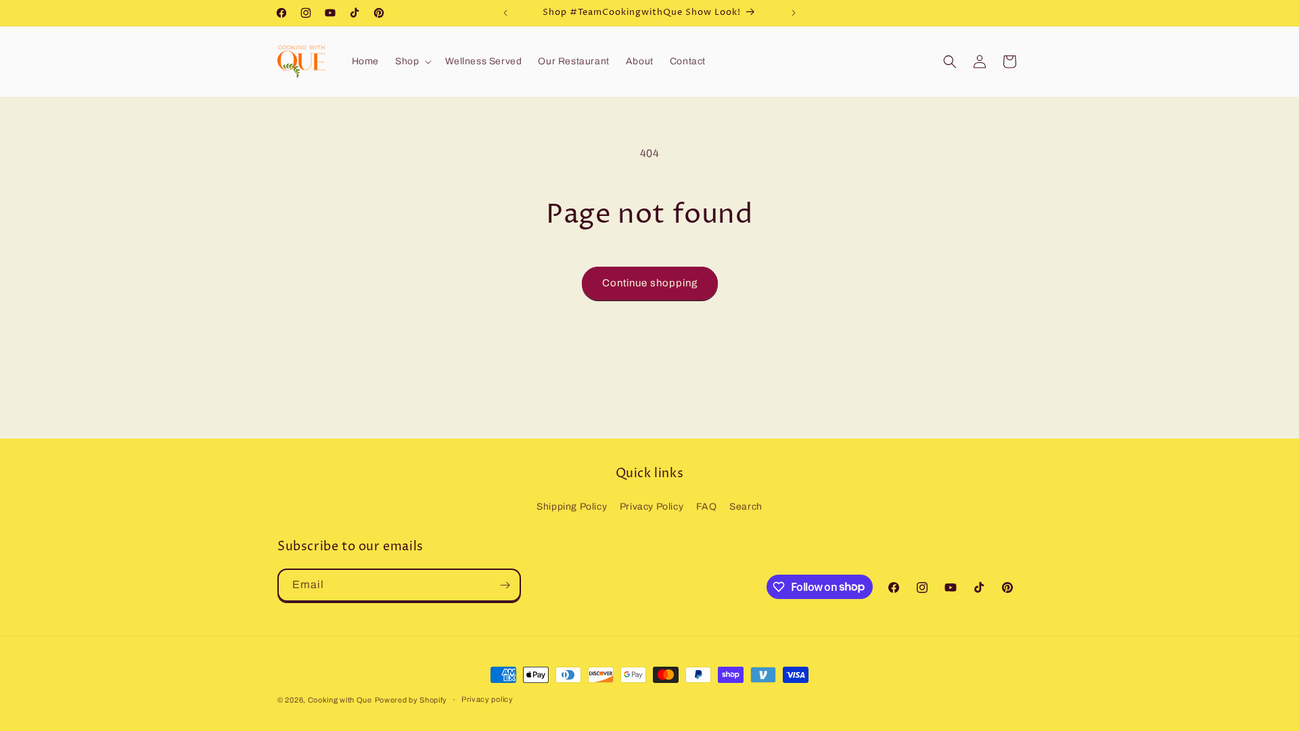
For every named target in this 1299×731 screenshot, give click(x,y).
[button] (412, 61)
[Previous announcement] (505, 13)
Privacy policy (487, 699)
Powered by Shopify (411, 700)
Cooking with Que (340, 700)
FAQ (706, 507)
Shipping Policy (572, 507)
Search (745, 507)
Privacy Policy (651, 507)
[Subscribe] (505, 585)
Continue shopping (650, 283)
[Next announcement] (793, 13)
